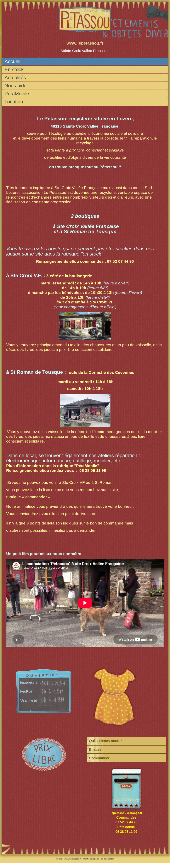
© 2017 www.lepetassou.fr (68, 859)
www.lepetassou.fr (85, 43)
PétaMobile (17, 93)
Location (14, 101)
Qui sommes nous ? (105, 741)
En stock (14, 69)
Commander (99, 758)
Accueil (12, 61)
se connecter (107, 859)
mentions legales (91, 859)
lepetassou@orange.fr (126, 812)
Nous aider (16, 85)
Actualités (15, 77)
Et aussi (95, 749)
